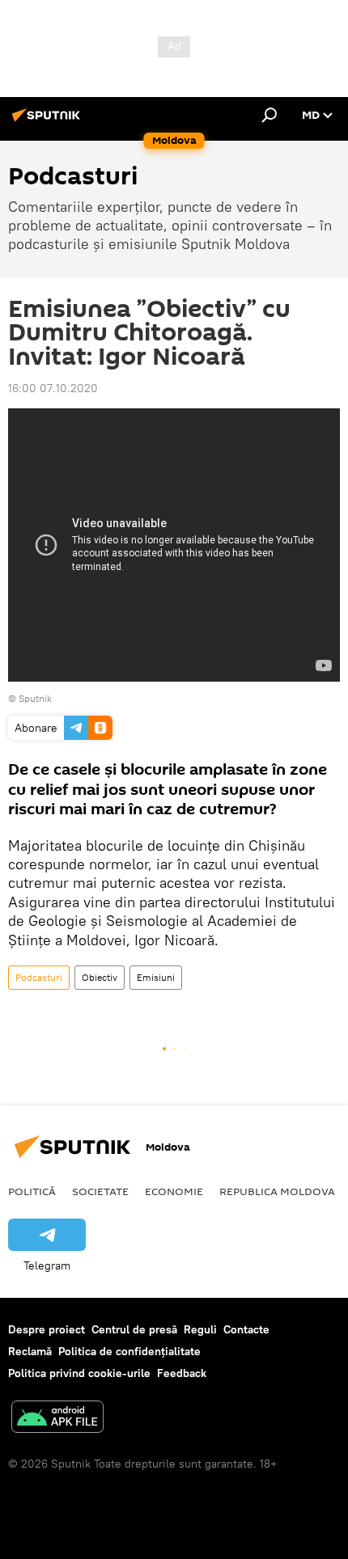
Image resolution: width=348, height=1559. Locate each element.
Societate (100, 1191)
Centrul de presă (134, 1329)
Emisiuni (156, 977)
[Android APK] (57, 1419)
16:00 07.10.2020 (53, 388)
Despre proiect (46, 1329)
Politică (32, 1191)
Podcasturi (38, 977)
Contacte (246, 1329)
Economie (174, 1191)
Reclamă (30, 1351)
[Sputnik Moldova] (48, 121)
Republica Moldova (277, 1191)
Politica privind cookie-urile (79, 1373)
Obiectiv (99, 977)
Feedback (181, 1373)
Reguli (200, 1329)
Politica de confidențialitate (129, 1351)
